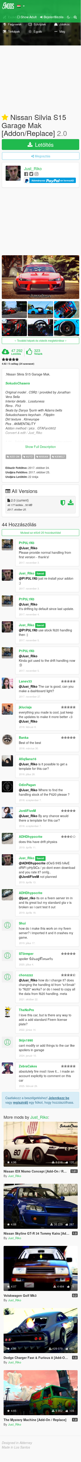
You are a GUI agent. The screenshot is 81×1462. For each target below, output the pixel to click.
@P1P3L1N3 (28, 578)
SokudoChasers (17, 383)
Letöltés (43, 144)
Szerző (40, 573)
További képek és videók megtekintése (40, 340)
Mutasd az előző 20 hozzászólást (40, 532)
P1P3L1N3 (26, 542)
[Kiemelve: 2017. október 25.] (5, 117)
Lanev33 (25, 681)
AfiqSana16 (27, 759)
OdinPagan (27, 784)
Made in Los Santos (16, 1447)
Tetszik (38, 354)
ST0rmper (26, 953)
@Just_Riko (28, 548)
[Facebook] (26, 173)
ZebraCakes (28, 1066)
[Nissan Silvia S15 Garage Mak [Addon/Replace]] (40, 277)
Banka (23, 737)
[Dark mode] (68, 17)
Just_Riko (33, 169)
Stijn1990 (26, 1040)
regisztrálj (20, 1102)
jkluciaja (25, 707)
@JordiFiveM (29, 876)
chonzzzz (26, 975)
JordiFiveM (27, 810)
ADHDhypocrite (30, 836)
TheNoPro (26, 1010)
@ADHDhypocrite (32, 863)
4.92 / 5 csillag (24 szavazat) (18, 363)
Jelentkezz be (58, 1098)
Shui (22, 923)
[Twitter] (31, 173)
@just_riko (27, 898)
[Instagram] (36, 173)
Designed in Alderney (17, 1442)
